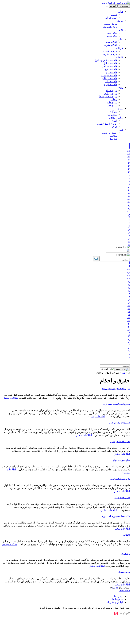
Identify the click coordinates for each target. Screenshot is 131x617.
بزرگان (113, 111)
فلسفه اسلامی (109, 66)
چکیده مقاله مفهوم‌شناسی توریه (116, 516)
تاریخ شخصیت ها (108, 96)
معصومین (112, 114)
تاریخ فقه (112, 105)
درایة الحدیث (110, 23)
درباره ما (118, 596)
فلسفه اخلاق (110, 63)
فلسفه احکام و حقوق (106, 60)
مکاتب (113, 135)
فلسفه (119, 57)
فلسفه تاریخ (110, 69)
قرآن (120, 11)
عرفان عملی (110, 51)
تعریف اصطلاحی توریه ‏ (120, 441)
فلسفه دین (111, 72)
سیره (120, 108)
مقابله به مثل (124, 572)
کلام (121, 30)
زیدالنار (113, 99)
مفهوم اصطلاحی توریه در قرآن (116, 404)
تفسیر (114, 14)
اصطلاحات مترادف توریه (119, 423)
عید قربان (125, 553)
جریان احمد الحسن (107, 123)
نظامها (113, 138)
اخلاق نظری (110, 45)
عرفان (119, 48)
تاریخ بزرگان (110, 93)
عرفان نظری (110, 54)
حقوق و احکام (109, 132)
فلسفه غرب (110, 84)
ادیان (114, 120)
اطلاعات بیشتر (10, 398)
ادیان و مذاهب (115, 117)
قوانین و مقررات (114, 602)
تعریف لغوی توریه (122, 497)
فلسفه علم (111, 81)
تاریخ (120, 87)
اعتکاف (126, 535)
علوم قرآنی (111, 17)
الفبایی (113, 6)
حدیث (120, 20)
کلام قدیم (112, 36)
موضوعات (123, 6)
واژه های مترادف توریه (120, 479)
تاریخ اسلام (111, 90)
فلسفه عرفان (109, 78)
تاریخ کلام (112, 102)
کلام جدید (112, 33)
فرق (114, 126)
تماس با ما (117, 599)
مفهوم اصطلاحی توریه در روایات (116, 388)
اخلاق (120, 39)
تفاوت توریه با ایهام (121, 460)
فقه (121, 129)
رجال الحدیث (110, 26)
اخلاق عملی (111, 42)
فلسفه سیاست (109, 75)
